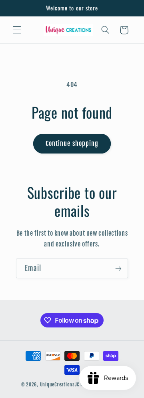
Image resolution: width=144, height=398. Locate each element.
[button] (17, 30)
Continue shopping (72, 143)
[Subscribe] (118, 268)
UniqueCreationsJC (60, 385)
